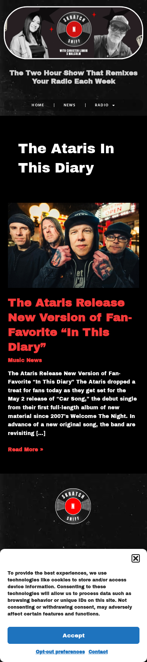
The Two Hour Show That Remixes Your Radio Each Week (73, 77)
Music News (25, 360)
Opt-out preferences (60, 651)
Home (38, 105)
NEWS (70, 105)
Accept (74, 635)
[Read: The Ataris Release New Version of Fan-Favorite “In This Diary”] (73, 245)
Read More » (25, 449)
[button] (135, 558)
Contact (98, 651)
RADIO (102, 105)
